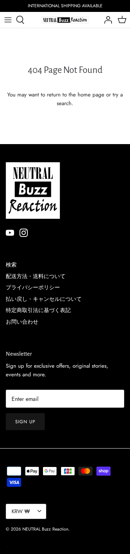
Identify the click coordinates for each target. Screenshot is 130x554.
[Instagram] (24, 233)
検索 (11, 265)
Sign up (25, 421)
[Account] (106, 20)
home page (91, 95)
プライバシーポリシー (33, 287)
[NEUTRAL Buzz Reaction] (65, 19)
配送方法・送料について (35, 276)
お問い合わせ (22, 322)
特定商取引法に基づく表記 (38, 310)
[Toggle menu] (8, 20)
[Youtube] (10, 233)
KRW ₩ (21, 511)
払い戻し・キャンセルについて (44, 299)
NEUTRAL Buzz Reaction (45, 529)
